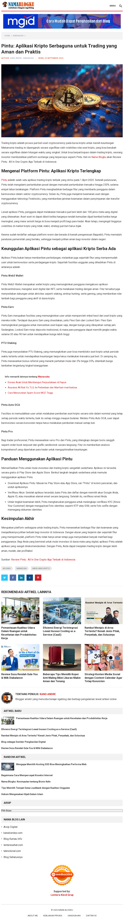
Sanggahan (74, 915)
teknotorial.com (12, 851)
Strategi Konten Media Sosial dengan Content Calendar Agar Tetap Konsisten (103, 678)
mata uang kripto (41, 568)
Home (7, 36)
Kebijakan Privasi (52, 915)
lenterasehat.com (13, 845)
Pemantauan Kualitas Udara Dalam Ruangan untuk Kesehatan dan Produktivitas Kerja (61, 718)
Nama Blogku (98, 157)
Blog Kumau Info (13, 838)
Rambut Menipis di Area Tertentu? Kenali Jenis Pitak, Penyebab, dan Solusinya (102, 631)
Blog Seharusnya (13, 857)
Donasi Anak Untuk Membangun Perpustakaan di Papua (37, 382)
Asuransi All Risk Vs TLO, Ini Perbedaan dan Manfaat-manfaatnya (43, 387)
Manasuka (18, 36)
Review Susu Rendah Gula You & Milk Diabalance (27, 748)
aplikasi (7, 568)
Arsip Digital (10, 826)
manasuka (21, 568)
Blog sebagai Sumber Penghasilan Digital (23, 742)
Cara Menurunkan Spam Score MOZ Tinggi (30, 392)
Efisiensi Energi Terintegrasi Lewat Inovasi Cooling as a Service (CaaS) (60, 631)
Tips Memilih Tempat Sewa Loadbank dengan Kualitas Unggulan (35, 788)
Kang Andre (16, 58)
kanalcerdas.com (13, 832)
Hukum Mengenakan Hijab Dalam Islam (22, 794)
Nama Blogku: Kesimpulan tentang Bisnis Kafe (26, 781)
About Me (33, 915)
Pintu (4, 180)
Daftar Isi (91, 915)
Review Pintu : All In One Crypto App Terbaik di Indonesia (43, 559)
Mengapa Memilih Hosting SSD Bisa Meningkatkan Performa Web (51, 764)
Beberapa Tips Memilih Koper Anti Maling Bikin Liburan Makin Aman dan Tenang (62, 678)
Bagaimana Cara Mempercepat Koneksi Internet (27, 775)
